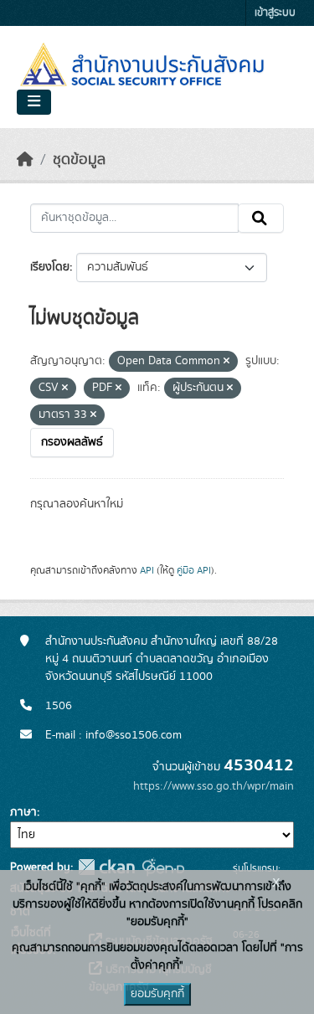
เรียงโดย (49, 267)
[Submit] (261, 218)
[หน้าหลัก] (25, 160)
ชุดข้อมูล (79, 160)
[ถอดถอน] (226, 361)
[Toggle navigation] (34, 102)
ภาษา (23, 812)
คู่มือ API (194, 570)
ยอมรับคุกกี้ (157, 994)
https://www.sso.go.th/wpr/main (213, 786)
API (147, 570)
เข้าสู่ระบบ (275, 13)
